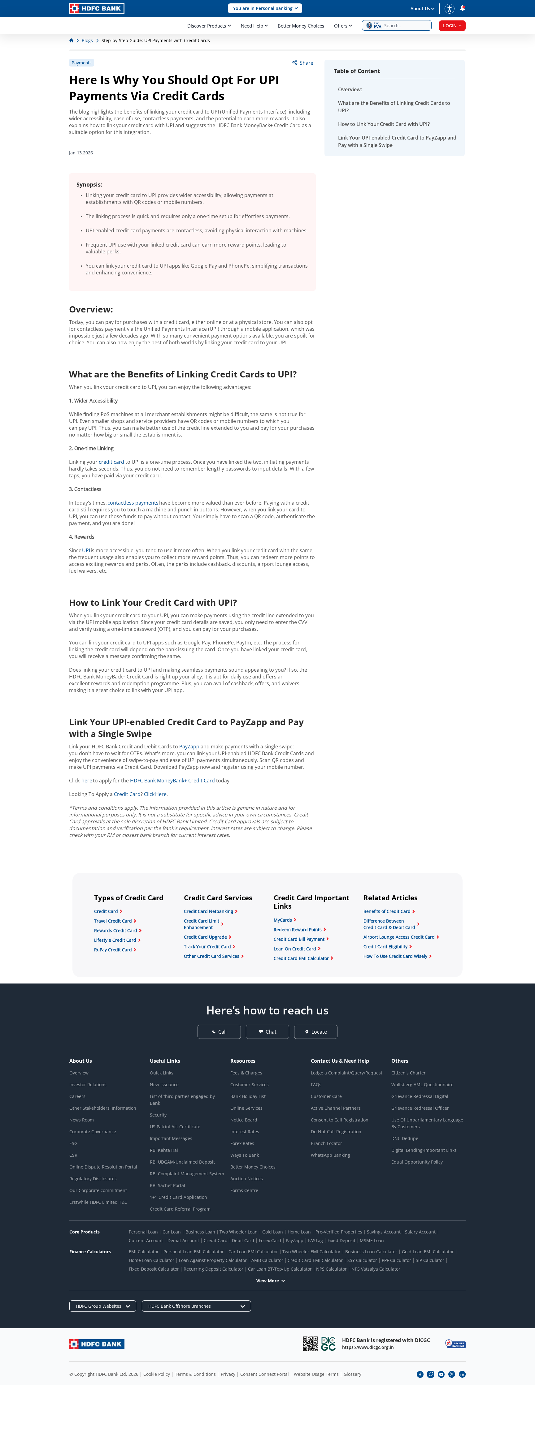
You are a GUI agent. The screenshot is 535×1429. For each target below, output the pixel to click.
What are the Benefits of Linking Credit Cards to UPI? (394, 107)
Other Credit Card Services (211, 956)
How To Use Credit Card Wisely (395, 956)
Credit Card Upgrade (205, 937)
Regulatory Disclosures (93, 1179)
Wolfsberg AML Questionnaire (422, 1084)
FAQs (316, 1084)
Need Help (252, 26)
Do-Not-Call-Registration (336, 1131)
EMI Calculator (144, 1252)
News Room (81, 1120)
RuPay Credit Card (113, 950)
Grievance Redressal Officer (420, 1108)
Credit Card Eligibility (385, 946)
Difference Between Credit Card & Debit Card (389, 924)
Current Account (146, 1240)
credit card (111, 461)
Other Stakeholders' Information (102, 1108)
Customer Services (249, 1084)
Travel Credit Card (113, 921)
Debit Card (243, 1240)
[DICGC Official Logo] (328, 1344)
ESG (73, 1143)
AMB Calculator (267, 1260)
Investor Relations (88, 1084)
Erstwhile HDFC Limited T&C (98, 1202)
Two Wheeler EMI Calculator (311, 1252)
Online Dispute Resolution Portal (103, 1167)
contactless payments (133, 502)
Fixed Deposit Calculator (154, 1269)
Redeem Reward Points (298, 929)
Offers (340, 26)
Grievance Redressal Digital (419, 1096)
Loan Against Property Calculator (213, 1260)
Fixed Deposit (341, 1240)
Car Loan (172, 1232)
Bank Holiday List (248, 1096)
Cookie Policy (156, 1374)
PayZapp (189, 746)
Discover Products (206, 26)
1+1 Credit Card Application (178, 1197)
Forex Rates (242, 1143)
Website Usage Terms (316, 1374)
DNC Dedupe (404, 1138)
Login (450, 25)
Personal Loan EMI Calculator (193, 1252)
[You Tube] (441, 1374)
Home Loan (299, 1232)
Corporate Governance (92, 1131)
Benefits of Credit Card (387, 911)
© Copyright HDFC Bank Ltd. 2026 (103, 1374)
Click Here (155, 794)
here (86, 780)
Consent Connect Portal (264, 1374)
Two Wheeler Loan (239, 1232)
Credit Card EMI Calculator (301, 958)
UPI (86, 550)
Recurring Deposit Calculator (213, 1269)
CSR (73, 1155)
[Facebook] (420, 1374)
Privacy (228, 1374)
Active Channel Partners (336, 1108)
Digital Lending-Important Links (424, 1150)
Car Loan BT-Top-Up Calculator (280, 1269)
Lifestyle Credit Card (115, 940)
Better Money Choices (301, 26)
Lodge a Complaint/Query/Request (346, 1073)
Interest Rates (244, 1131)
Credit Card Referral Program (180, 1209)
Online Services (246, 1108)
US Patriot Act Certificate (175, 1127)
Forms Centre (244, 1190)
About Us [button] (420, 8)
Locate (319, 1031)
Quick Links (161, 1073)
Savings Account (384, 1232)
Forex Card (270, 1240)
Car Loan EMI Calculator (253, 1252)
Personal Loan (143, 1232)
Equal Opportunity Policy (417, 1162)
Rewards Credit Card (115, 930)
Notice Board (243, 1120)
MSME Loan (372, 1240)
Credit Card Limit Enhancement (201, 924)
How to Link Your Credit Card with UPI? (384, 124)
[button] (265, 8)
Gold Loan (272, 1232)
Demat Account (183, 1240)
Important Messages (171, 1138)
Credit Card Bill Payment (299, 939)
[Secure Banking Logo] (455, 1343)
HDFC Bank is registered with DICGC (386, 1340)
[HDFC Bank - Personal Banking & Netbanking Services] (96, 1344)
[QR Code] (310, 1344)
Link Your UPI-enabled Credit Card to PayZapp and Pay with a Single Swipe (397, 141)
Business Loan (200, 1232)
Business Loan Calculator (371, 1252)
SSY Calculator (362, 1260)
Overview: (350, 89)
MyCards (283, 920)
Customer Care (326, 1096)
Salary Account (420, 1232)
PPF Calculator (396, 1260)
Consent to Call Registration (339, 1120)
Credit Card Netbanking (208, 911)
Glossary (352, 1374)
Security (158, 1115)
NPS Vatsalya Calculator (375, 1269)
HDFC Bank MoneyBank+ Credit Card (172, 780)
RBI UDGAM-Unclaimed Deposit (182, 1162)
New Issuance (164, 1084)
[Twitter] (451, 1374)
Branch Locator (326, 1143)
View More (267, 1281)
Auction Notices (246, 1179)
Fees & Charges (246, 1073)
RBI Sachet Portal (167, 1185)
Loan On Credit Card (295, 949)
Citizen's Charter (408, 1073)
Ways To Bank (244, 1155)
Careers (77, 1096)
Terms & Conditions (195, 1374)
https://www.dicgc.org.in (368, 1347)
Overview (79, 1073)
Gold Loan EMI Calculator (428, 1252)
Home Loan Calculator (151, 1260)
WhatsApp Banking (330, 1155)
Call (222, 1031)
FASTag (315, 1240)
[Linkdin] (462, 1374)
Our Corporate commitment (98, 1190)
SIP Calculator (430, 1260)
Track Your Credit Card (207, 946)
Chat (271, 1031)
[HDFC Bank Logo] (96, 8)
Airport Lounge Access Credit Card (399, 937)
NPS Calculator (331, 1269)
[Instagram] (430, 1374)
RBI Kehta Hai (164, 1150)
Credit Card (127, 794)
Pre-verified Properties (338, 1232)
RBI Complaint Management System (187, 1174)
